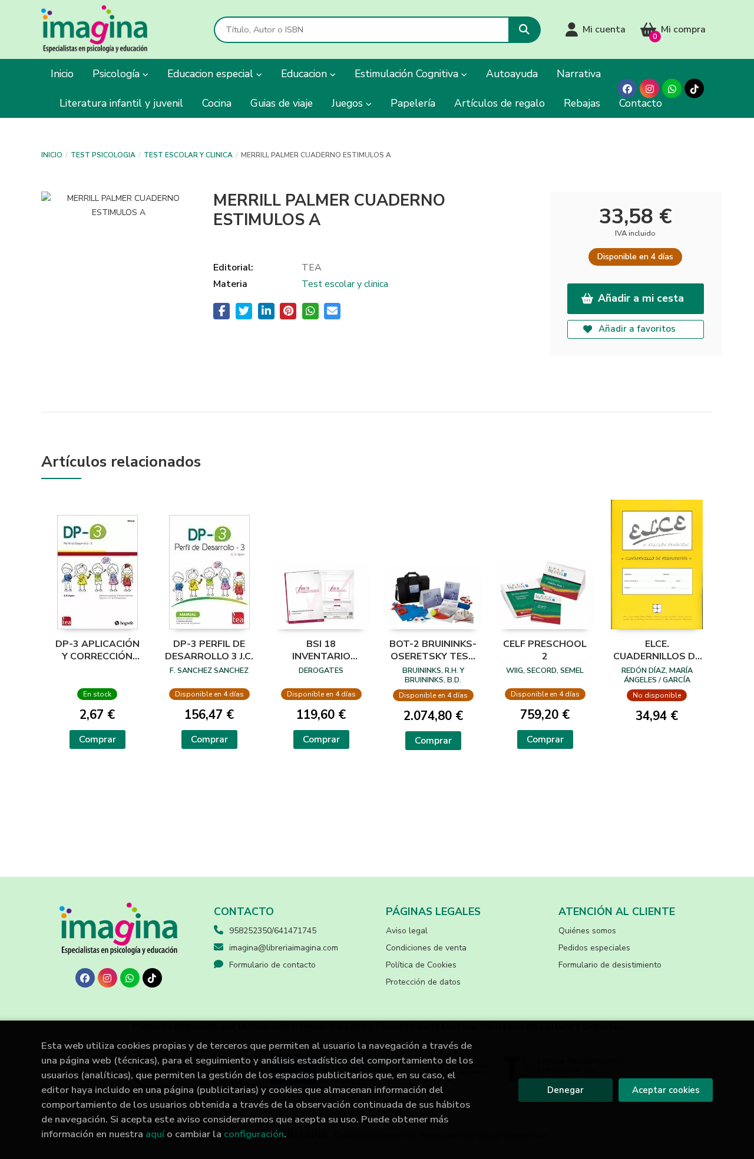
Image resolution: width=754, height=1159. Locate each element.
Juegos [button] (349, 103)
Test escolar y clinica (188, 155)
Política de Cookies (421, 964)
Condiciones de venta (426, 947)
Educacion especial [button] (211, 74)
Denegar (565, 1090)
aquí (154, 1134)
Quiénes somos (587, 930)
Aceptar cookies (666, 1090)
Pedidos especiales (594, 947)
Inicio (51, 155)
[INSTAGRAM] (649, 88)
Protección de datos (423, 982)
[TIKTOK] (694, 88)
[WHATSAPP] (672, 88)
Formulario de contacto (272, 964)
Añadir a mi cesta (641, 298)
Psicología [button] (117, 74)
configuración (254, 1134)
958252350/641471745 (272, 930)
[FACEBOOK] (627, 88)
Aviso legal (407, 930)
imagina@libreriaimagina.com (283, 947)
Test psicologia (103, 155)
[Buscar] (524, 29)
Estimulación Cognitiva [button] (408, 74)
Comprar (97, 739)
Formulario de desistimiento (610, 964)
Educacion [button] (305, 74)
